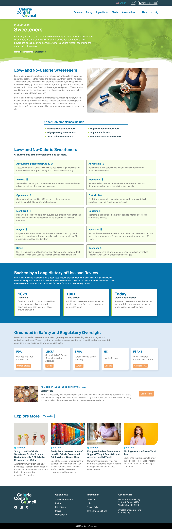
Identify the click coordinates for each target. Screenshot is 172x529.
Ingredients (102, 12)
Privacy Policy (93, 507)
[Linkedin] (21, 507)
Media (115, 12)
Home (17, 51)
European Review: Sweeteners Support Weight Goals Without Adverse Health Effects (103, 454)
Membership (61, 514)
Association (128, 12)
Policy (89, 12)
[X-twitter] (26, 507)
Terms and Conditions (97, 511)
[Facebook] (15, 507)
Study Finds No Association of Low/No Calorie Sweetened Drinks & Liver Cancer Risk (67, 454)
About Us (147, 12)
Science (78, 12)
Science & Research (64, 499)
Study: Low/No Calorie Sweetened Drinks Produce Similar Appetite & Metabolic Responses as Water (29, 456)
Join (89, 503)
